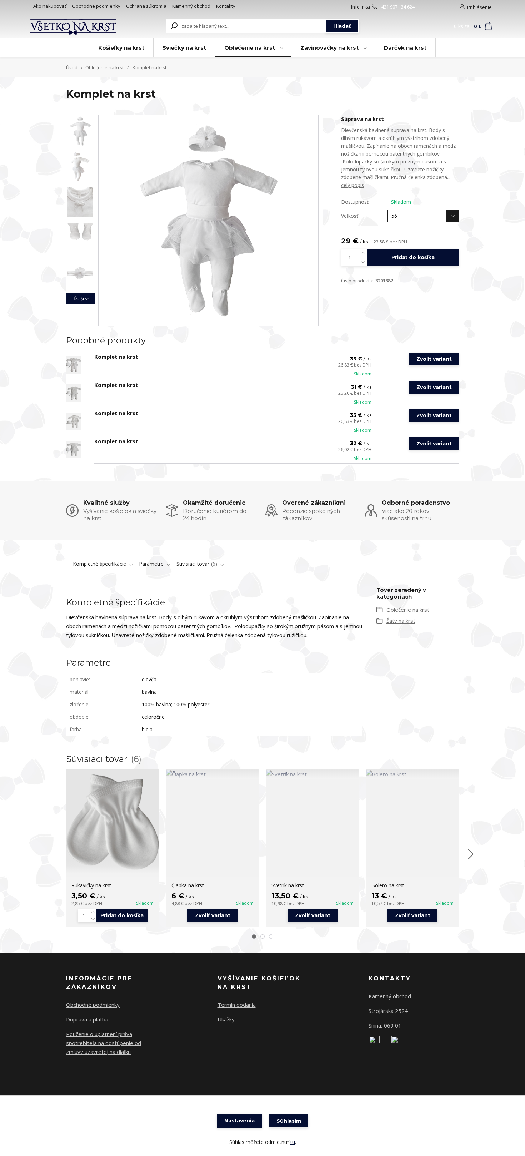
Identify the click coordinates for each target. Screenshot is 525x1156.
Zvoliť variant (434, 359)
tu (292, 1142)
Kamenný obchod (191, 6)
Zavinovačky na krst (329, 47)
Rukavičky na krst (91, 885)
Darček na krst (405, 47)
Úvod (72, 67)
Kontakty (225, 6)
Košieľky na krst (121, 47)
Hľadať (342, 26)
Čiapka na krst (187, 885)
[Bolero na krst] (412, 774)
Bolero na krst (387, 885)
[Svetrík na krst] (312, 774)
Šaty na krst (400, 620)
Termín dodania (237, 1004)
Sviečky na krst (184, 47)
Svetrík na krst (287, 885)
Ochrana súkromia (146, 6)
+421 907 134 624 (397, 7)
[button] (254, 936)
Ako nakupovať (49, 6)
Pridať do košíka (413, 257)
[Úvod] (74, 26)
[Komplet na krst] (73, 365)
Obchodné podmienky (96, 6)
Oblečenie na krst (249, 47)
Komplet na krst (116, 356)
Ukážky (226, 1019)
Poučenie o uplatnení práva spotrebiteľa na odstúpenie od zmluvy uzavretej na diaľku (103, 1042)
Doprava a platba (87, 1019)
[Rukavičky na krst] (112, 821)
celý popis (352, 185)
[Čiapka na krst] (212, 774)
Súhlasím (288, 1121)
